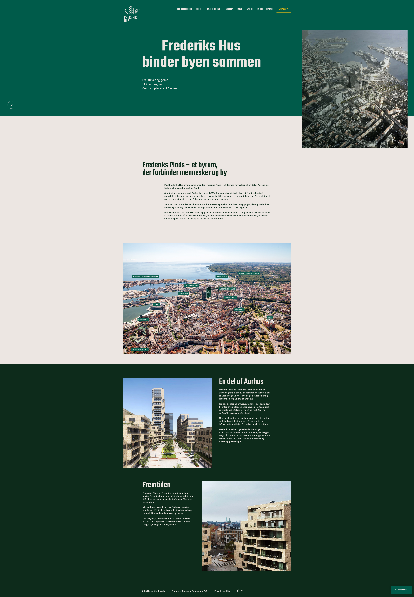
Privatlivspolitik (222, 591)
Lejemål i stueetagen (213, 9)
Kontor (198, 9)
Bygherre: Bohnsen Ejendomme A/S (189, 591)
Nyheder (250, 9)
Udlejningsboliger (184, 9)
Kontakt (269, 9)
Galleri (260, 9)
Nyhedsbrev (283, 9)
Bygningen (229, 9)
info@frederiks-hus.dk (153, 591)
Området (240, 9)
